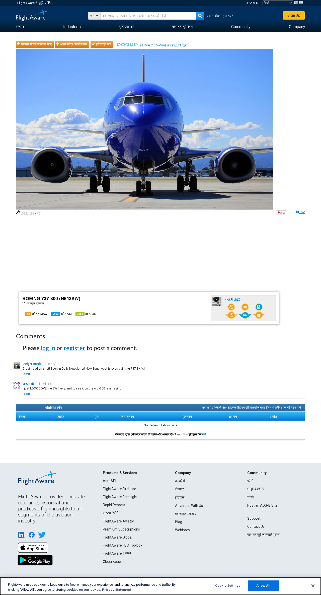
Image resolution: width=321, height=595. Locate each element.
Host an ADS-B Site (262, 505)
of (62, 314)
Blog (178, 522)
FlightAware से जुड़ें (30, 3)
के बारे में (180, 481)
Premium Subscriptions (121, 529)
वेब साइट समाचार (185, 514)
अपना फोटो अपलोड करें (73, 44)
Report (26, 374)
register (74, 347)
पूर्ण (38, 213)
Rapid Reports (114, 505)
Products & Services (120, 473)
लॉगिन (48, 3)
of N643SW (37, 314)
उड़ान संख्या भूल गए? (220, 16)
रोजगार (179, 489)
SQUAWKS (255, 489)
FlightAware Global (117, 537)
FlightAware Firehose (119, 489)
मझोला (24, 213)
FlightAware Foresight (120, 497)
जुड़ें (204, 434)
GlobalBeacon (114, 562)
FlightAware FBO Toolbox (122, 545)
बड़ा (32, 213)
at (86, 314)
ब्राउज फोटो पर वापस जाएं (36, 44)
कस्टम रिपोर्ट (110, 513)
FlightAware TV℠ (117, 553)
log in (48, 347)
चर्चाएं (250, 497)
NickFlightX (232, 299)
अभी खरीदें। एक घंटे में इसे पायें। (286, 407)
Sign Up (293, 15)
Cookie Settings (227, 585)
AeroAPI (109, 481)
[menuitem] (20, 27)
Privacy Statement (116, 589)
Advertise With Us (189, 506)
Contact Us (256, 526)
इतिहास (179, 497)
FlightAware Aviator (118, 521)
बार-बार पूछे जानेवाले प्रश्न (263, 535)
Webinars (182, 530)
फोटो (250, 481)
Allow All (263, 585)
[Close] (312, 585)
